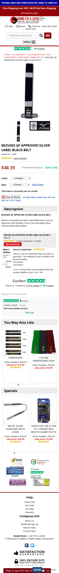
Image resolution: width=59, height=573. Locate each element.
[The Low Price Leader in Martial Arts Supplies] (29, 23)
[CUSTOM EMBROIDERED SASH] (43, 342)
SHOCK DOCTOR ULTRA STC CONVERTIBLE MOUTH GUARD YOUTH (43, 429)
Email (22, 26)
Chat (11, 26)
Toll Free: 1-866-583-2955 (44, 26)
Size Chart (38, 184)
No (41, 272)
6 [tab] (39, 384)
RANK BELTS (37, 57)
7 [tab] (39, 453)
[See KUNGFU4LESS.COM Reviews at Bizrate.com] (15, 472)
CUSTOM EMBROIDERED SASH (43, 359)
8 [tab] (43, 453)
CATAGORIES (18, 54)
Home (7, 54)
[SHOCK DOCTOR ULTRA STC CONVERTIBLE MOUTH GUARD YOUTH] (43, 410)
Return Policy (29, 527)
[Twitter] (32, 545)
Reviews (30, 512)
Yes (36, 272)
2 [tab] (22, 384)
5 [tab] (34, 384)
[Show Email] (43, 570)
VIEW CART (31, 29)
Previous (4, 354)
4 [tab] (30, 384)
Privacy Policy (29, 531)
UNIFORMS (23, 57)
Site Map (29, 508)
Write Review (20, 158)
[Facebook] (27, 545)
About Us (29, 520)
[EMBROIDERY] (15, 342)
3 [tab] (26, 384)
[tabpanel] (15, 355)
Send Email (29, 502)
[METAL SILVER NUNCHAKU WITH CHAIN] (15, 410)
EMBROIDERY (16, 357)
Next (54, 354)
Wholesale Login (29, 13)
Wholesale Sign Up (29, 524)
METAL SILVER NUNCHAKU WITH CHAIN (15, 429)
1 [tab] (18, 384)
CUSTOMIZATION (35, 54)
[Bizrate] (20, 475)
